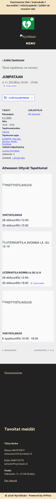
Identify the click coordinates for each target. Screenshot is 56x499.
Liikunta (5, 131)
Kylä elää (16, 138)
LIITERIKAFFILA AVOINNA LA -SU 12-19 (21, 272)
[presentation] (27, 192)
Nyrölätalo (6, 144)
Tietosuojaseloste (13, 372)
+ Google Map (18, 157)
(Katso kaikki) (11, 86)
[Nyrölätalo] (28, 36)
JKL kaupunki (34, 113)
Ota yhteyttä (10, 480)
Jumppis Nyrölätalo (11, 150)
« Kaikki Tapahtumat (13, 60)
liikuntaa (6, 141)
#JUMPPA (6, 138)
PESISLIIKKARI (10, 350)
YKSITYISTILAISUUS (12, 214)
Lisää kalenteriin (19, 98)
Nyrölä (14, 141)
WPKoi (47, 496)
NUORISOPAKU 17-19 (43, 350)
